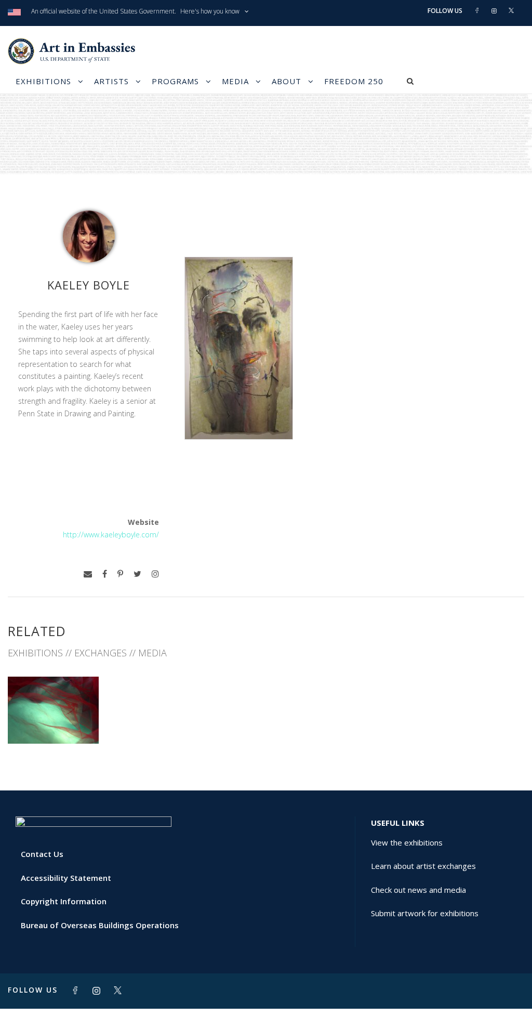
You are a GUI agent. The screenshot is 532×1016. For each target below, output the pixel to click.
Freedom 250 (353, 81)
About (286, 81)
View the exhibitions (407, 842)
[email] (88, 574)
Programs (175, 81)
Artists (111, 81)
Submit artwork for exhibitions (424, 913)
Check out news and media (418, 890)
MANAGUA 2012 (53, 720)
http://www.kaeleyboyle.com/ (111, 534)
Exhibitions (43, 81)
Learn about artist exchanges (423, 866)
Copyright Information (64, 901)
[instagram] (155, 574)
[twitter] (137, 574)
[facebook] (104, 574)
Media (235, 81)
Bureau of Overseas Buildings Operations (100, 925)
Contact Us (42, 854)
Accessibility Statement (66, 878)
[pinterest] (120, 574)
